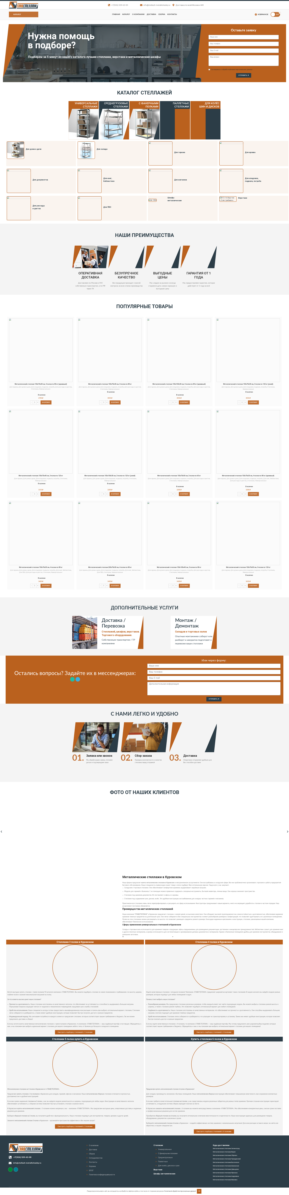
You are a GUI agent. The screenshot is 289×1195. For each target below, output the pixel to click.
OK (199, 1191)
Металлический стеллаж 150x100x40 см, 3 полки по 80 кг (179, 567)
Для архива (250, 152)
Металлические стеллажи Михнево (225, 1180)
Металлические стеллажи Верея (224, 1152)
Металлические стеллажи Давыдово (226, 1169)
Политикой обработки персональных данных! (180, 1191)
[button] (1, 831)
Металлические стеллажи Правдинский (227, 1159)
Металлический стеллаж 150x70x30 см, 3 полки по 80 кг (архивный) (41, 384)
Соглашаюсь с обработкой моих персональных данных (231, 69)
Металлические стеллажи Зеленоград (226, 1148)
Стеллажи (34, 389)
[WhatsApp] (10, 1169)
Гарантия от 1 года (198, 275)
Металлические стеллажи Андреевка (226, 1176)
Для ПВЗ (107, 207)
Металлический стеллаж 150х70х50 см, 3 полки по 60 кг (179, 476)
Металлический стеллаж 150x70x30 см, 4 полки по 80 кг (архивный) (248, 476)
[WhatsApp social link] (275, 5)
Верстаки (242, 198)
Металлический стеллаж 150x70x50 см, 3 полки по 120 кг (248, 567)
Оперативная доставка (90, 275)
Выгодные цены (162, 275)
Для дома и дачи (33, 149)
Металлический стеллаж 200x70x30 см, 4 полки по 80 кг (110, 567)
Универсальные (44, 389)
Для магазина (180, 180)
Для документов (40, 180)
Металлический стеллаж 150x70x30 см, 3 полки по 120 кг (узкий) (248, 384)
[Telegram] (16, 1169)
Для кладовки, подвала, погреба (43, 387)
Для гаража (179, 152)
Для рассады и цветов (63, 387)
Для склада (102, 149)
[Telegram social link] (278, 5)
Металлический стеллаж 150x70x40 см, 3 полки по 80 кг (110, 384)
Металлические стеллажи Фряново (225, 1173)
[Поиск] (249, 14)
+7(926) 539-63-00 (22, 1157)
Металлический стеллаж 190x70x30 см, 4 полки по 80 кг (40, 567)
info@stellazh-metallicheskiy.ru (27, 1163)
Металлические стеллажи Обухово (225, 1155)
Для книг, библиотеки (271, 478)
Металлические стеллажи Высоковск (226, 1162)
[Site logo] (23, 5)
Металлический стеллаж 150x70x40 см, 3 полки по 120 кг (41, 476)
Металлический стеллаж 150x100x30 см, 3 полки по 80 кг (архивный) (179, 384)
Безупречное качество (126, 275)
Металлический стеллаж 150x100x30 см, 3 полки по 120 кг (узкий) (109, 476)
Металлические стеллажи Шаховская (226, 1166)
